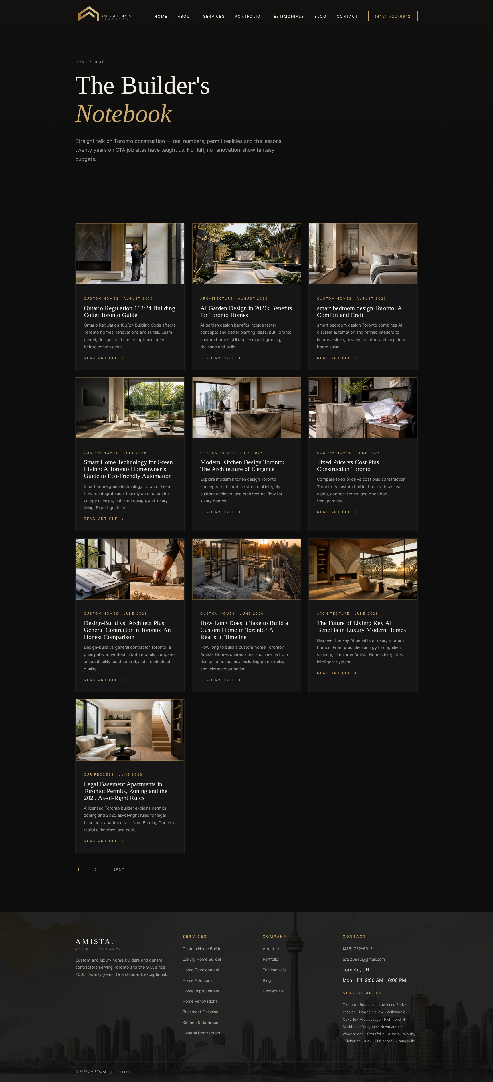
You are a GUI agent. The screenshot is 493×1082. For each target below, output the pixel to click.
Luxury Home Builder (202, 959)
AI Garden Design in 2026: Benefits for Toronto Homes (246, 311)
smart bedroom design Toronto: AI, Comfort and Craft (361, 311)
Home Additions (197, 980)
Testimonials (287, 16)
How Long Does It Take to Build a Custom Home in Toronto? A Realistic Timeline (244, 630)
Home (160, 16)
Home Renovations (200, 1001)
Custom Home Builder (203, 948)
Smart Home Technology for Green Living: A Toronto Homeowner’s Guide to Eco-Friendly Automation (128, 469)
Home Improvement (201, 990)
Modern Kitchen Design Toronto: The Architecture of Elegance (242, 465)
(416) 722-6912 (393, 16)
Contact (347, 16)
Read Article (101, 358)
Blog (320, 16)
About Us (271, 948)
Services (214, 16)
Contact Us (273, 990)
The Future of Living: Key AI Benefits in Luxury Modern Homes (361, 626)
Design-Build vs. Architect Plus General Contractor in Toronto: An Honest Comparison (127, 630)
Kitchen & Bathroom (201, 1022)
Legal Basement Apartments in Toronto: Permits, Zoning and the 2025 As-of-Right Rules (125, 791)
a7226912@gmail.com (364, 959)
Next (118, 869)
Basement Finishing (201, 1011)
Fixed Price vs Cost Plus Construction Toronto (348, 465)
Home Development (201, 969)
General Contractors (201, 1032)
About (185, 16)
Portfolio (248, 16)
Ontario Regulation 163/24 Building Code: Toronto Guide (129, 311)
